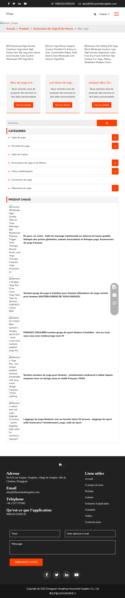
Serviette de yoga (20, 146)
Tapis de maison (19, 154)
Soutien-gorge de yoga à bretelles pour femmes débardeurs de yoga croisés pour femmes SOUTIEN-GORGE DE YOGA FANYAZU (65, 295)
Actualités (90, 509)
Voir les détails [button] (23, 105)
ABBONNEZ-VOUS (26, 562)
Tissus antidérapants (22, 171)
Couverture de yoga (21, 179)
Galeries (89, 497)
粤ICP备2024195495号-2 (62, 593)
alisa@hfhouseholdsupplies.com (99, 3)
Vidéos (88, 515)
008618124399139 (65, 3)
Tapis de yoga (18, 137)
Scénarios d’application (97, 503)
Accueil (10, 28)
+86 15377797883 (15, 503)
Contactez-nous (93, 522)
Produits (24, 28)
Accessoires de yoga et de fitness (53, 28)
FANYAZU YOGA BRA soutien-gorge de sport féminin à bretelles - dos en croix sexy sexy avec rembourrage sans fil (66, 334)
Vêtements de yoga (21, 188)
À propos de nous (94, 485)
